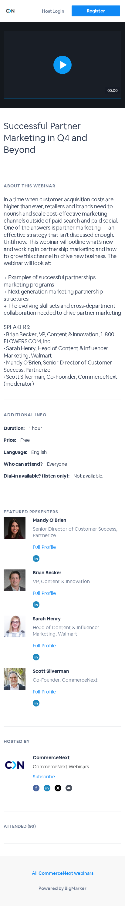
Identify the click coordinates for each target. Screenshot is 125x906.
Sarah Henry (47, 619)
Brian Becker (47, 572)
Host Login (53, 11)
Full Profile (44, 547)
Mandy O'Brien (49, 520)
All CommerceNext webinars (62, 873)
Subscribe (44, 776)
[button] (62, 65)
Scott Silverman (51, 671)
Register (96, 11)
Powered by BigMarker (62, 888)
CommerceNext (51, 757)
